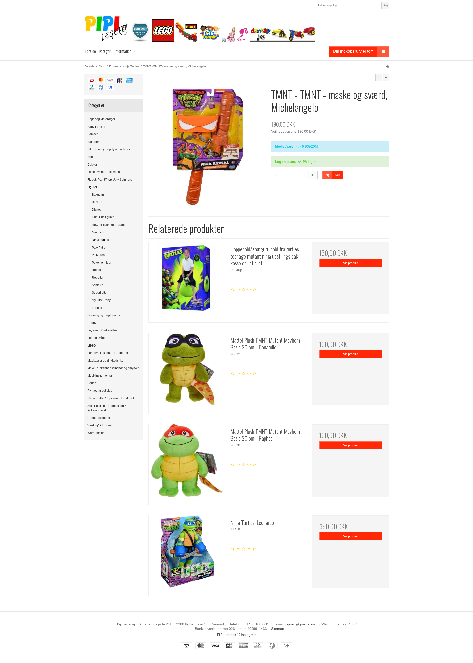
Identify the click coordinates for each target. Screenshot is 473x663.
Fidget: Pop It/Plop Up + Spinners (109, 179)
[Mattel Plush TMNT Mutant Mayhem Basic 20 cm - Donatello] (187, 371)
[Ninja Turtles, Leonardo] (187, 553)
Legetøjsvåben (97, 338)
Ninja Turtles (100, 240)
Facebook (228, 635)
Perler (91, 383)
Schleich (97, 285)
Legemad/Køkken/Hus (102, 330)
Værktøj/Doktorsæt (99, 425)
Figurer (92, 187)
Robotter (97, 277)
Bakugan (98, 194)
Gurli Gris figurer (103, 217)
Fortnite (97, 308)
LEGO (91, 345)
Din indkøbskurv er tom (353, 51)
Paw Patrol (99, 247)
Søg (385, 5)
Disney (96, 209)
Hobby (91, 323)
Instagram (248, 635)
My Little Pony (101, 300)
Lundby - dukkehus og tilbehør (107, 353)
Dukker (92, 164)
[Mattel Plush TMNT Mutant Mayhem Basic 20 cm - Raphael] (187, 462)
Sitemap (277, 628)
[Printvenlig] (387, 66)
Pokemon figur (101, 262)
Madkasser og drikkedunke (105, 360)
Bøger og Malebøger (101, 119)
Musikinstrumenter (99, 375)
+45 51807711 (258, 624)
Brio (90, 157)
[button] (378, 77)
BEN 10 (97, 202)
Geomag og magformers (103, 315)
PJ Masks (98, 255)
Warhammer (95, 433)
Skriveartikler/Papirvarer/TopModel (110, 398)
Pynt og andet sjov (99, 390)
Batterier (93, 142)
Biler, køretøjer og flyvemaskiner (108, 149)
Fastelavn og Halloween (103, 172)
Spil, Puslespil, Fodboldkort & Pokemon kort (107, 408)
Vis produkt (350, 263)
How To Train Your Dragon (109, 225)
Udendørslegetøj (98, 418)
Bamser (92, 134)
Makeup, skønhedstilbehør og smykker (113, 368)
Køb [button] (337, 175)
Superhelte (99, 292)
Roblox (96, 270)
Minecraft (98, 232)
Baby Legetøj (96, 127)
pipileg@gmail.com (300, 624)
